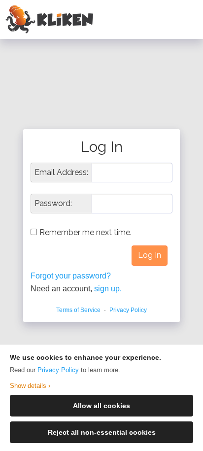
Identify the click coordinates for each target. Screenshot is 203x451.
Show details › (30, 385)
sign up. (108, 288)
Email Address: (61, 172)
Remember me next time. (85, 232)
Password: (53, 204)
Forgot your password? (71, 276)
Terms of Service (78, 310)
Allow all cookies (101, 406)
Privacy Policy (58, 370)
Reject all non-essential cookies (102, 432)
